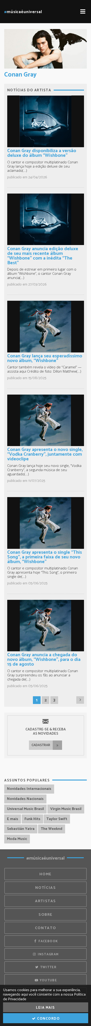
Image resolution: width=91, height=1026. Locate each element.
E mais (12, 819)
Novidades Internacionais (29, 789)
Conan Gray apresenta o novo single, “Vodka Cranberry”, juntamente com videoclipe (45, 454)
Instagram (48, 954)
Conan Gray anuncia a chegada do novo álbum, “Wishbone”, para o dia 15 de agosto (43, 659)
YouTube (47, 980)
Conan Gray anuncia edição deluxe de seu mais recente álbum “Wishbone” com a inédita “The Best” (42, 256)
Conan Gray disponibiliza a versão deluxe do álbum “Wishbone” (41, 153)
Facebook (48, 941)
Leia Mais (45, 1008)
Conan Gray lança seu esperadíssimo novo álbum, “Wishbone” (44, 358)
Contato (45, 928)
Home (45, 874)
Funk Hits (32, 819)
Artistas (45, 901)
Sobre (45, 915)
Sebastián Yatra (21, 829)
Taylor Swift (56, 819)
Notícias (45, 888)
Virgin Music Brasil (65, 809)
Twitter (47, 967)
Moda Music (17, 839)
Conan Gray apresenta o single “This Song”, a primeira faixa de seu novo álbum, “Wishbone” (44, 557)
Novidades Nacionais (25, 799)
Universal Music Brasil (25, 809)
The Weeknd (51, 829)
